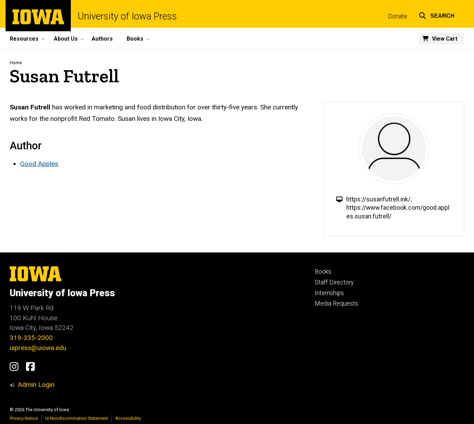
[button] (436, 15)
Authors (102, 38)
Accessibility (128, 418)
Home (16, 62)
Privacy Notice (24, 418)
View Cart (444, 38)
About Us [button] (66, 38)
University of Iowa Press (127, 16)
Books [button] (135, 38)
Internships (329, 293)
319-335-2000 (31, 338)
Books (323, 271)
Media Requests (336, 303)
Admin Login (36, 385)
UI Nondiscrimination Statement (76, 418)
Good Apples (39, 164)
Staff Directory (334, 282)
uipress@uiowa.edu (38, 348)
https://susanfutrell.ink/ (378, 199)
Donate (397, 16)
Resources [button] (24, 38)
